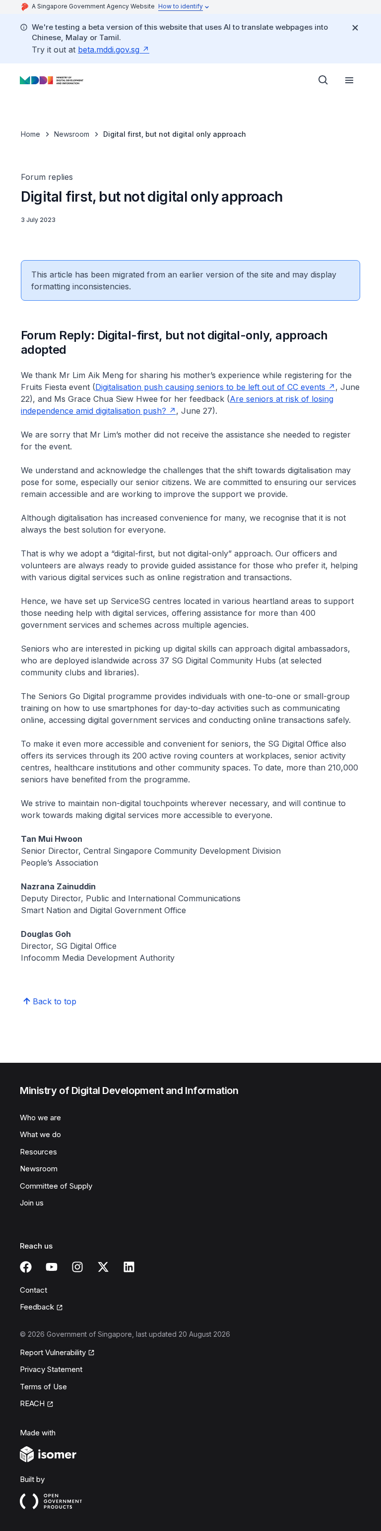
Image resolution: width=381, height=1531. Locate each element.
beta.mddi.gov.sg (108, 50)
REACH (32, 1403)
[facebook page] (26, 1267)
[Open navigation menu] (349, 80)
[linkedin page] (129, 1267)
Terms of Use (43, 1386)
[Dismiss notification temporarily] (355, 28)
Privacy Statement (51, 1369)
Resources (38, 1151)
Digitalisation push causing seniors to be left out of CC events (210, 387)
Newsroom (71, 134)
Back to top (54, 1001)
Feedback (37, 1307)
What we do (40, 1134)
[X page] (103, 1267)
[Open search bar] (323, 80)
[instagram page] (77, 1267)
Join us (32, 1202)
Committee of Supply (56, 1186)
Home (30, 134)
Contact (33, 1290)
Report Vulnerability (53, 1352)
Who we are (40, 1117)
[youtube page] (52, 1267)
